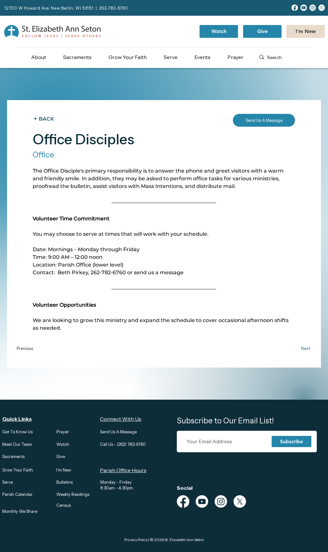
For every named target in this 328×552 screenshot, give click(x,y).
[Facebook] (294, 7)
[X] (321, 7)
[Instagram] (312, 7)
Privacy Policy (136, 539)
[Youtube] (303, 7)
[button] (44, 57)
